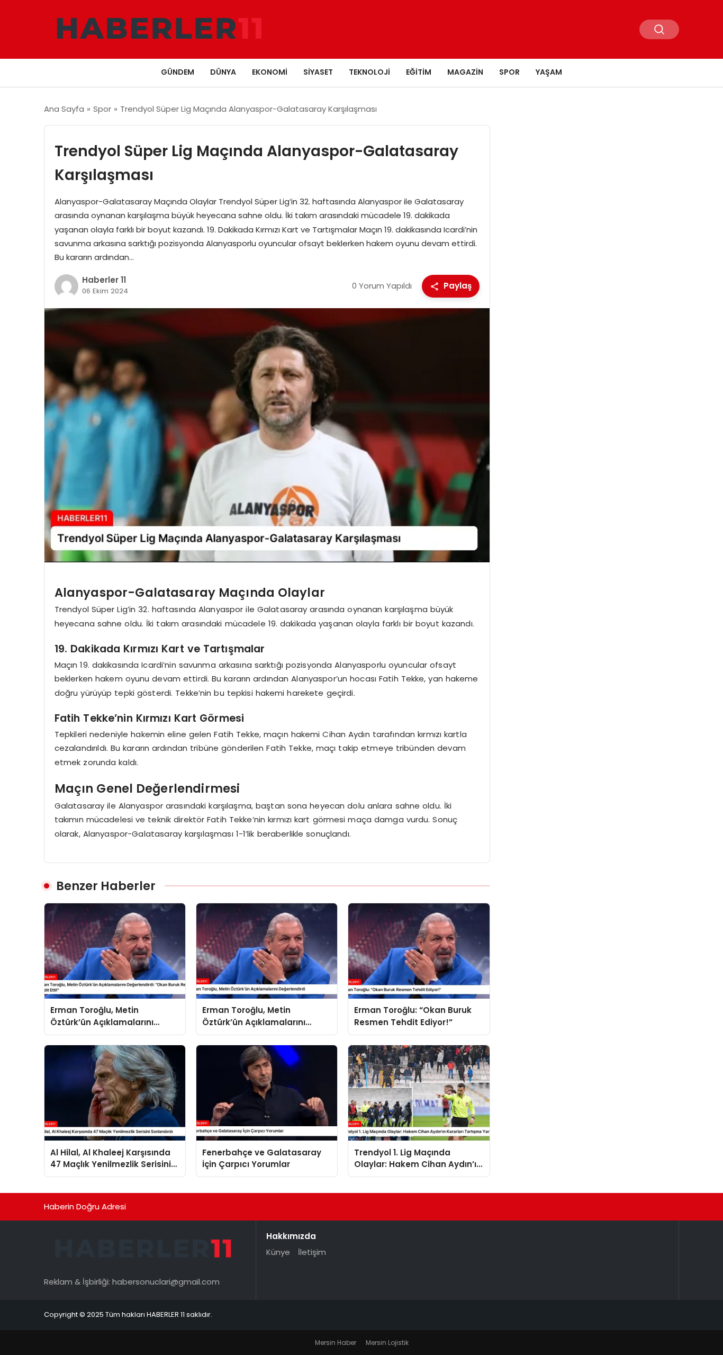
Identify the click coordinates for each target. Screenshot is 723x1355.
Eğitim (418, 72)
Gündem (177, 72)
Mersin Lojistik (387, 1342)
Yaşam (549, 72)
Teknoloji (369, 72)
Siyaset (318, 72)
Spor (509, 72)
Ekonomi (269, 72)
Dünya (223, 72)
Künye (278, 1252)
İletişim (312, 1252)
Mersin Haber (335, 1342)
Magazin (465, 72)
